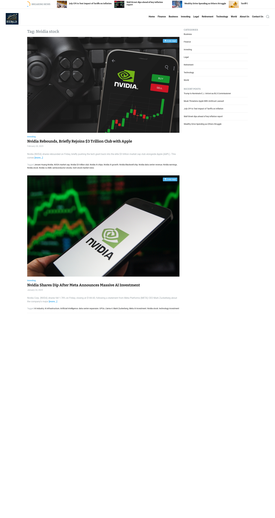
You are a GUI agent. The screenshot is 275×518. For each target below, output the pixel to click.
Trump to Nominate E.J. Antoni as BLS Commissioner (207, 93)
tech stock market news (83, 168)
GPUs (101, 308)
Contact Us (257, 16)
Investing (185, 16)
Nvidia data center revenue (150, 164)
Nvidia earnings (170, 164)
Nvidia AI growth (111, 164)
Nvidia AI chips (96, 164)
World (234, 16)
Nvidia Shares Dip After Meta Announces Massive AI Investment (83, 285)
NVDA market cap (62, 164)
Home (152, 16)
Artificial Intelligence (69, 308)
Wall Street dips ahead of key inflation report (203, 116)
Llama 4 (108, 308)
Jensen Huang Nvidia (43, 164)
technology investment (169, 308)
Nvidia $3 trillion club (80, 164)
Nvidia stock (32, 168)
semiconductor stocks (62, 168)
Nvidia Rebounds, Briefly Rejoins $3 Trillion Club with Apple (79, 141)
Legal (196, 16)
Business (173, 16)
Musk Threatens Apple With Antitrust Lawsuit (204, 101)
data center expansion (89, 308)
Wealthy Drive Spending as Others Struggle (169, 3)
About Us (244, 16)
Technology (222, 16)
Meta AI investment (137, 308)
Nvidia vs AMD (45, 168)
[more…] (39, 157)
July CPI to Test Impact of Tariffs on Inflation (54, 3)
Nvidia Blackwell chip (128, 164)
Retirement (207, 16)
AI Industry (39, 308)
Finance (162, 16)
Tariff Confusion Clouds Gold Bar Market (224, 3)
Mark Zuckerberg (120, 308)
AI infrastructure (52, 308)
